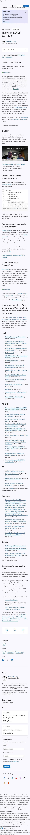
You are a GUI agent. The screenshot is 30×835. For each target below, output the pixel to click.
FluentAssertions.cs (8, 208)
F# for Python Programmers (13, 478)
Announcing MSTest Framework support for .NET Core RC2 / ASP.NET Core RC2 (15, 343)
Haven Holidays (6, 230)
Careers (14, 823)
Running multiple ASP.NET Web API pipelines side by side (15, 425)
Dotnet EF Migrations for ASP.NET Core (16, 435)
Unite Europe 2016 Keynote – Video (15, 546)
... (25, 7)
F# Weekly (11, 488)
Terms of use (15, 832)
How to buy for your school (20, 808)
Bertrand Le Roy (11, 41)
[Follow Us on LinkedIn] (12, 779)
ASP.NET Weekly (15, 619)
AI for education (8, 811)
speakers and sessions (20, 107)
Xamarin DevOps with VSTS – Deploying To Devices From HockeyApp (16, 514)
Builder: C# (8, 389)
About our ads (10, 834)
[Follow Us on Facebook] (4, 779)
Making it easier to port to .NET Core (15, 337)
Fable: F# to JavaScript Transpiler (14, 471)
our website (24, 117)
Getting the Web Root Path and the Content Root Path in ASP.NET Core (15, 429)
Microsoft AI (3, 813)
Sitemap (15, 830)
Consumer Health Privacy (6, 830)
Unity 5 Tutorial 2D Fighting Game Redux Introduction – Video (15, 554)
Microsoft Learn (4, 819)
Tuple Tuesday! (9, 353)
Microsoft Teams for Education (19, 806)
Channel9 (15, 89)
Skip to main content (5, 1)
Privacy (2, 832)
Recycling (4, 834)
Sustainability (16, 826)
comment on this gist (11, 600)
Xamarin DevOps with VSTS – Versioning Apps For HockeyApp (15, 507)
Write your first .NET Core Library (14, 379)
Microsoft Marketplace (14, 821)
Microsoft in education (22, 804)
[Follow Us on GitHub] (24, 779)
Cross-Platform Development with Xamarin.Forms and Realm (15, 534)
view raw (25, 208)
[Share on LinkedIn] (12, 660)
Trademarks (22, 832)
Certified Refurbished (17, 802)
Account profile (4, 800)
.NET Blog (11, 7)
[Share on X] (7, 660)
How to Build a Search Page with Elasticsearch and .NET (14, 454)
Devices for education (5, 806)
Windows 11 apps (25, 798)
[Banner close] (26, 12)
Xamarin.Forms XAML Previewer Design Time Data (14, 527)
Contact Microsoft (22, 830)
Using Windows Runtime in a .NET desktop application (15, 366)
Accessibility (10, 826)
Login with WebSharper (12, 474)
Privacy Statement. (14, 761)
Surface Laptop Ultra (19, 795)
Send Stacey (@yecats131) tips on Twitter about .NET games (15, 608)
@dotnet (23, 119)
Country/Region (7, 752)
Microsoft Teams (20, 815)
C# (12, 296)
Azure (15, 817)
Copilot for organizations (16, 796)
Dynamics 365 (19, 813)
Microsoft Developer (22, 817)
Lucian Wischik (20, 164)
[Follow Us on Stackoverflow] (4, 783)
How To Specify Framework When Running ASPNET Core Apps (15, 447)
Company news (4, 824)
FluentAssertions (7, 184)
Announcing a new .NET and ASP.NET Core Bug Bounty (14, 717)
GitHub (4, 210)
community (11, 652)
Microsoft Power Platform (8, 815)
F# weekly (5, 619)
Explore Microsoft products (13, 798)
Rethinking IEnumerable (12, 360)
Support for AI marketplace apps (16, 819)
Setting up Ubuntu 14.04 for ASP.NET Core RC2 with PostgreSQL (16, 408)
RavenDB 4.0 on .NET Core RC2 (14, 397)
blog (10, 251)
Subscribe (6, 766)
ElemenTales (5, 269)
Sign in (26, 6)
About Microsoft (21, 823)
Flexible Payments (11, 804)
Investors (21, 824)
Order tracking (8, 802)
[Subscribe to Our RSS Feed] (8, 783)
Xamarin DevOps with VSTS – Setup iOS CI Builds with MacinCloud (15, 501)
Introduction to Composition (13, 384)
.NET (4, 644)
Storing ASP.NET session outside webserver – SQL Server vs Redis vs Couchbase (15, 442)
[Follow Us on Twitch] (20, 779)
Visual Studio (9, 823)
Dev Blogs (4, 7)
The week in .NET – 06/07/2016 (12, 730)
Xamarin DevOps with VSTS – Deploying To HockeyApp (15, 510)
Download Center (12, 800)
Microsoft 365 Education (6, 808)
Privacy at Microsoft (13, 824)
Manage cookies (8, 832)
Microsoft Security (11, 813)
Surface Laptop (10, 795)
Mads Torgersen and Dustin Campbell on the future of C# (16, 349)
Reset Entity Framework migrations (15, 392)
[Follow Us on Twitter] (8, 779)
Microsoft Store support (23, 800)
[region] (15, 198)
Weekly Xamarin (21, 617)
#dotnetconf (15, 119)
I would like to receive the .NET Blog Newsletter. (12, 760)
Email (5, 745)
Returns (2, 802)
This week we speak (7, 164)
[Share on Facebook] (3, 660)
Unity (7, 296)
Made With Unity (17, 300)
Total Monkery (22, 294)
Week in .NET (19, 652)
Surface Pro (3, 795)
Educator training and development (9, 810)
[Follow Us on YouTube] (16, 779)
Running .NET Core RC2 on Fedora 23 (16, 370)
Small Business (10, 817)
